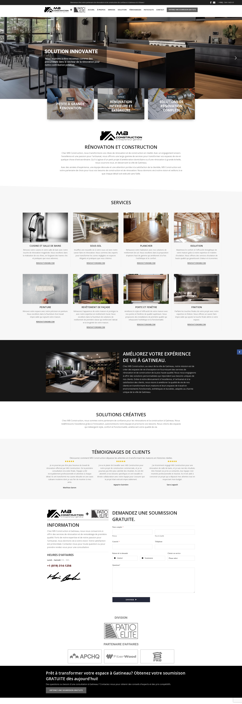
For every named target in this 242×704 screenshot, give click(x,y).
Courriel (116, 542)
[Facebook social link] (210, 2)
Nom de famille (159, 536)
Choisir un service (174, 553)
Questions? (116, 565)
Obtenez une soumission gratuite (182, 10)
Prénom (114, 536)
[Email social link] (214, 2)
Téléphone (158, 542)
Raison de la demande (120, 553)
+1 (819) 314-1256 (59, 565)
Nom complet (118, 527)
